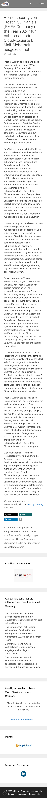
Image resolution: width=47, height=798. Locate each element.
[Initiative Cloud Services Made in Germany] (5, 4)
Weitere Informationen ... (23, 719)
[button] (11, 514)
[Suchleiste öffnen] (30, 4)
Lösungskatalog (35, 504)
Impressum (22, 794)
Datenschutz (34, 794)
